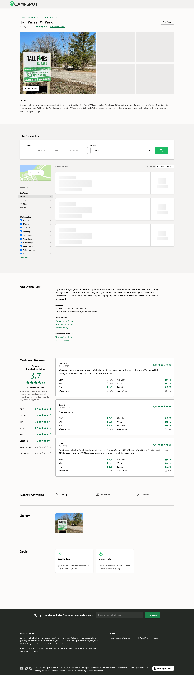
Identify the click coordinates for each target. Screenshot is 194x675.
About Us (56, 667)
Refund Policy (61, 327)
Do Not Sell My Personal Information (88, 670)
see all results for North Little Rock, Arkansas (40, 17)
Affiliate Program (108, 667)
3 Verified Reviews (57, 26)
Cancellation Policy (64, 321)
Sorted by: (151, 166)
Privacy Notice (62, 340)
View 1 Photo (31, 88)
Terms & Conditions (64, 324)
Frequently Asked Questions (142, 638)
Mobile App (73, 667)
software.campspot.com (67, 648)
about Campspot (64, 643)
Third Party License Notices (60, 670)
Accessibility (123, 667)
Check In (41, 150)
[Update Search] (161, 150)
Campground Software (90, 667)
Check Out (73, 150)
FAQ (64, 667)
